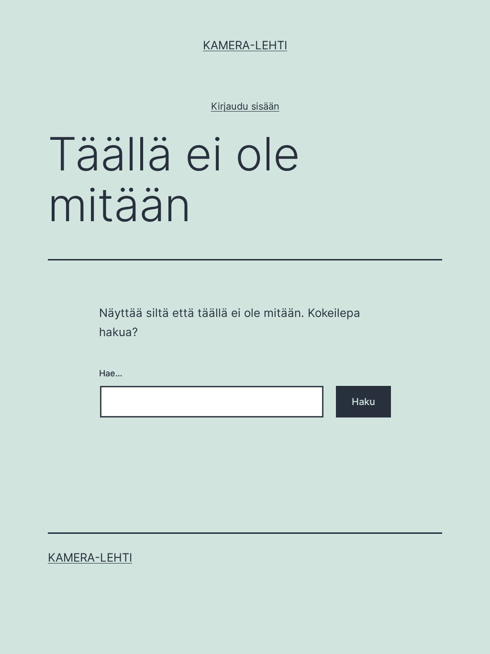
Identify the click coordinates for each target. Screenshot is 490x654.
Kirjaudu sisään (245, 106)
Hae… (110, 373)
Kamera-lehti (245, 45)
